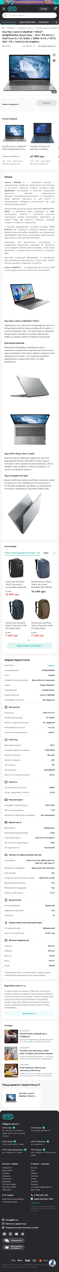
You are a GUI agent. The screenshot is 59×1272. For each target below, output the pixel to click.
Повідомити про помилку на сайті (22, 1228)
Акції (33, 1170)
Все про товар (9, 22)
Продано (46, 103)
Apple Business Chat (43, 1199)
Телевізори (6, 1179)
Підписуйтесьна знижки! (17, 1247)
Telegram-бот (16, 1240)
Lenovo (51, 665)
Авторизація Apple (9, 1202)
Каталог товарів (10, 1164)
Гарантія (34, 1173)
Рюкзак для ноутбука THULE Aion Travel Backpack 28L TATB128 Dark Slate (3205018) (41, 585)
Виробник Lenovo (13, 986)
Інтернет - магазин (40, 1164)
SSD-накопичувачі (9, 1184)
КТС (3, 28)
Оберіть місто (10, 1124)
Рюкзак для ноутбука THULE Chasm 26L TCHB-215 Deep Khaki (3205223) (42, 626)
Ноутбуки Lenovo (25, 28)
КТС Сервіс (7, 1195)
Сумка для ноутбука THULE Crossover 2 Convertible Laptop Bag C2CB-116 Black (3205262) (16, 585)
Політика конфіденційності (41, 1187)
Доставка (34, 1176)
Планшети (6, 1176)
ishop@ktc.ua (11, 1220)
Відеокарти (6, 1181)
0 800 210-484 (41, 1195)
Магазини (34, 1184)
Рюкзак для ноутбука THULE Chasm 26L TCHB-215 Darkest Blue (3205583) (16, 626)
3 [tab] (35, 640)
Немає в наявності (48, 46)
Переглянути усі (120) (28, 646)
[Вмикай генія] (29, 2)
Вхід (45, 9)
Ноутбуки (11, 28)
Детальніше (28, 1014)
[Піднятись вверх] (52, 1255)
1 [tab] (29, 640)
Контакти (34, 1181)
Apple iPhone (7, 1170)
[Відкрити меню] (3, 8)
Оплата (33, 1179)
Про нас (34, 1168)
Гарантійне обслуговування (13, 1199)
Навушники (6, 1190)
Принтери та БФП (9, 1187)
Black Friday (35, 1190)
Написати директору (15, 1224)
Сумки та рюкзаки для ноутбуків (22, 553)
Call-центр (35, 1203)
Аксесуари (44, 22)
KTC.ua (12, 9)
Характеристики (27, 22)
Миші (46, 553)
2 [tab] (33, 640)
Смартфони (6, 1168)
